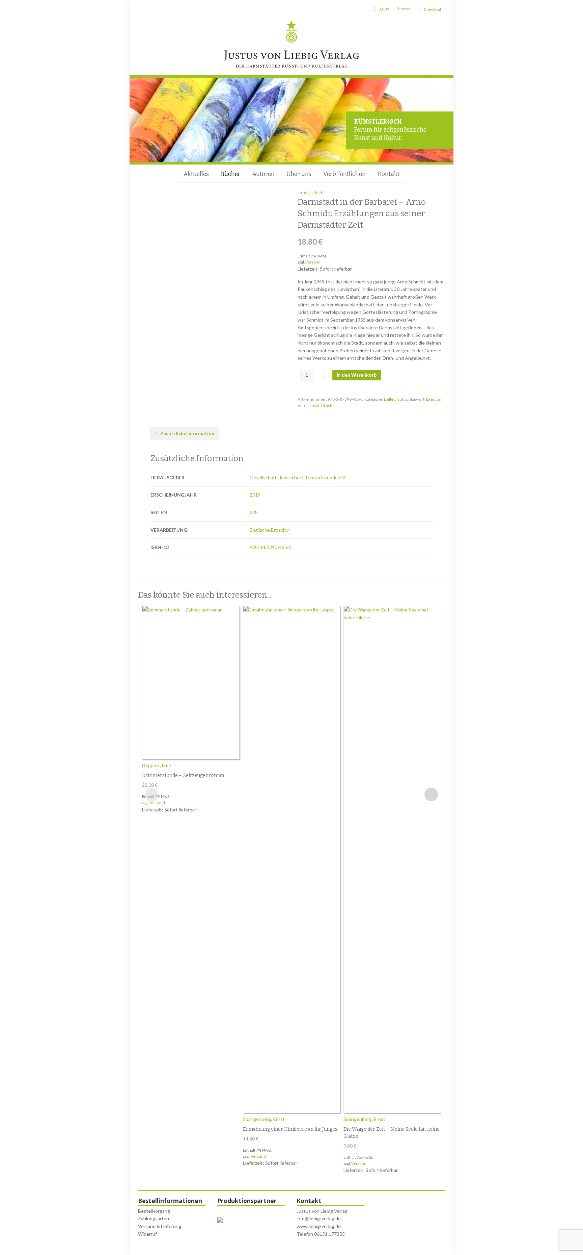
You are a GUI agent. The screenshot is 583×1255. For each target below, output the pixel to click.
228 (254, 512)
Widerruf (147, 1234)
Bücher (231, 174)
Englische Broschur (270, 530)
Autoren (263, 174)
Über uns (298, 174)
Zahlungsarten (153, 1218)
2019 (255, 495)
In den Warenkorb (357, 375)
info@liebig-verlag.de (319, 1218)
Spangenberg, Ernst (264, 1119)
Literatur (434, 399)
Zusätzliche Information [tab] (186, 433)
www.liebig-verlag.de (319, 1226)
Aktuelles (196, 174)
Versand (313, 262)
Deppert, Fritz (156, 765)
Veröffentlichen (344, 174)
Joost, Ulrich (311, 192)
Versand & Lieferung (159, 1226)
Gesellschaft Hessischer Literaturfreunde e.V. (298, 477)
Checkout (432, 9)
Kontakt (388, 174)
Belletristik (394, 399)
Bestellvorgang (154, 1211)
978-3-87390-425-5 (271, 547)
